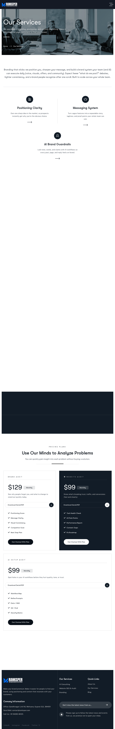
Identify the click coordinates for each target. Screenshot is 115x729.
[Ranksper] (9, 5)
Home (5, 46)
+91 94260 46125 (16, 714)
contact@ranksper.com (21, 710)
